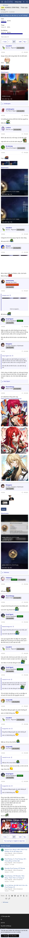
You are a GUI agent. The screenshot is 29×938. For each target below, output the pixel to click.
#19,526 (26, 252)
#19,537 (26, 706)
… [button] (11, 41)
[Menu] (2, 2)
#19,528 (26, 326)
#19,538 (26, 724)
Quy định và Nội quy (6, 926)
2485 (20, 41)
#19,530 (26, 393)
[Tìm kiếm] (27, 1)
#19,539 (26, 753)
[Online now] (4, 48)
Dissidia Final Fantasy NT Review (15, 868)
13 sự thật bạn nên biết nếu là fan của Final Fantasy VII (16, 886)
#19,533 (26, 602)
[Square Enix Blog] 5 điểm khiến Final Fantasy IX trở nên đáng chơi (16, 850)
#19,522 (26, 115)
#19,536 (26, 675)
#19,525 (26, 234)
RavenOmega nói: (7, 626)
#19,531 (26, 492)
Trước (5, 41)
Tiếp (24, 41)
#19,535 (26, 653)
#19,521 (26, 52)
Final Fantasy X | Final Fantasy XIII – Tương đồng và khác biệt (16, 860)
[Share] (22, 52)
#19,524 (26, 152)
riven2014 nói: (6, 679)
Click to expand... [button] (14, 309)
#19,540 (26, 781)
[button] (14, 919)
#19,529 (26, 351)
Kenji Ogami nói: (6, 356)
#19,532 (26, 584)
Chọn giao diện (6, 916)
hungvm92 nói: (6, 728)
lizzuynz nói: (5, 295)
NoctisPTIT (5, 12)
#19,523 (26, 134)
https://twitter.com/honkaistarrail (11, 398)
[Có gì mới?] (23, 1)
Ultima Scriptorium (18, 853)
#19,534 (26, 622)
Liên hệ (3, 922)
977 (14, 41)
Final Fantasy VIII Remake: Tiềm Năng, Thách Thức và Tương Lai (14, 877)
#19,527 (26, 291)
